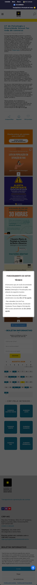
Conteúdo (7, 1)
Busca (19, 1)
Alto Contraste (27, 2)
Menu (13, 1)
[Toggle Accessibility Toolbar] (33, 567)
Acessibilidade (18, 5)
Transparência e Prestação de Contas (23, 7)
